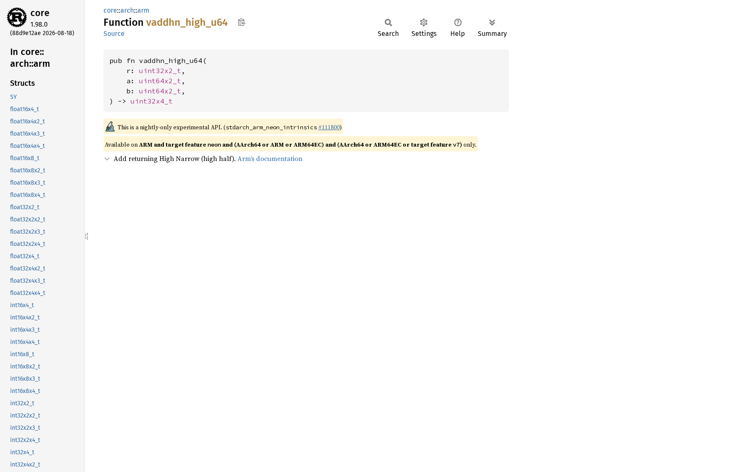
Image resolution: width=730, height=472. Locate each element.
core (39, 13)
